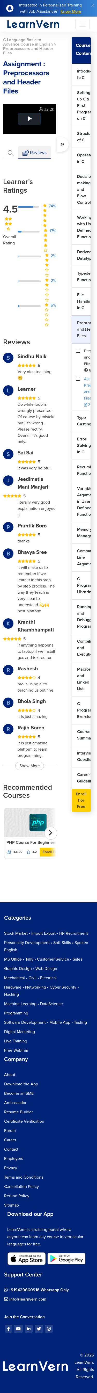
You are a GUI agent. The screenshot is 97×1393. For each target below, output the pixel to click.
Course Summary (84, 735)
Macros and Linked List (84, 679)
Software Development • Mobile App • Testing (45, 1022)
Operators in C (84, 158)
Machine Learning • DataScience (33, 1003)
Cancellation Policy (21, 1186)
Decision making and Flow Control (84, 189)
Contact (11, 1149)
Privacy (10, 1168)
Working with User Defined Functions (84, 227)
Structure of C (84, 137)
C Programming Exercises (84, 710)
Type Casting (84, 421)
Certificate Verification (24, 1121)
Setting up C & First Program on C (84, 105)
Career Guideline (84, 778)
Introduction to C (84, 74)
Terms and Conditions (23, 1177)
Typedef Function (84, 276)
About (9, 1074)
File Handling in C (84, 301)
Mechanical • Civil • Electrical (30, 978)
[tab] (10, 152)
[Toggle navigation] (82, 24)
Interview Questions (84, 756)
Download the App (21, 1084)
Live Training (15, 1041)
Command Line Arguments (84, 557)
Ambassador (15, 1102)
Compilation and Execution (84, 648)
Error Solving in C (84, 446)
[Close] (93, 5)
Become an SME (19, 1093)
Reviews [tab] (38, 152)
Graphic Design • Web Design (30, 968)
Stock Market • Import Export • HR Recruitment (46, 933)
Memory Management (84, 533)
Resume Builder (18, 1112)
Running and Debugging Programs (84, 616)
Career (10, 1140)
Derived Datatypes (84, 255)
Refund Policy (16, 1196)
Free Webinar (16, 1050)
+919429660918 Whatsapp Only (38, 1290)
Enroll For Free (55, 852)
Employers (13, 1158)
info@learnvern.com (27, 1299)
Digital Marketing (19, 1031)
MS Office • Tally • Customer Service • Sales (43, 959)
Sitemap (11, 1205)
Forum (10, 1130)
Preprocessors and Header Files (84, 329)
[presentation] (50, 833)
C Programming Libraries (84, 585)
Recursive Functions (84, 470)
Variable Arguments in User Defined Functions (84, 501)
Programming (16, 1013)
